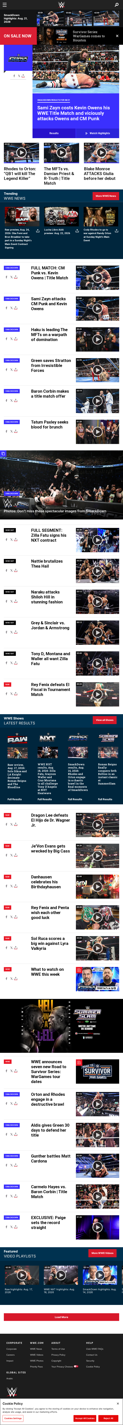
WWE (7, 969)
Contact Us (91, 1355)
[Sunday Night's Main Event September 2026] (101, 216)
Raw (7, 684)
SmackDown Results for (53, 100)
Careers (10, 1355)
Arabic (9, 1378)
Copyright (56, 1360)
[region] (61, 1411)
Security (90, 1360)
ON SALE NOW (17, 36)
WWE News (36, 1349)
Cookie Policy (93, 1366)
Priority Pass (36, 1366)
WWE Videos (36, 1355)
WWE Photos (36, 1360)
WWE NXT (9, 530)
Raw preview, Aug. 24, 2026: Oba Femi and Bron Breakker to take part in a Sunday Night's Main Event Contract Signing (18, 238)
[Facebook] (14, 75)
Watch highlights (100, 133)
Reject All (108, 1418)
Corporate (11, 1349)
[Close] (117, 1403)
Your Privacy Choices (62, 1366)
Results (54, 133)
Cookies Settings (13, 1418)
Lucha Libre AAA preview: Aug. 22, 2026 (57, 231)
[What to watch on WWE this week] (97, 979)
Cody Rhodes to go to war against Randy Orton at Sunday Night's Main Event (97, 235)
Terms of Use (58, 1349)
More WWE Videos (102, 1253)
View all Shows (104, 720)
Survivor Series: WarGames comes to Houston (89, 36)
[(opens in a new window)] (52, 36)
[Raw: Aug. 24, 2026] (22, 216)
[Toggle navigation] (4, 5)
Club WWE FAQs (94, 1349)
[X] (19, 75)
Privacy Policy (58, 1355)
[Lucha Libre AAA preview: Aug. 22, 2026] (61, 216)
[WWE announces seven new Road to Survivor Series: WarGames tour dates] (97, 1071)
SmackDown (11, 268)
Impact (9, 1360)
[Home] (61, 4)
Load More (61, 1317)
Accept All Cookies (84, 1418)
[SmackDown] (61, 484)
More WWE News (106, 195)
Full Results (15, 799)
